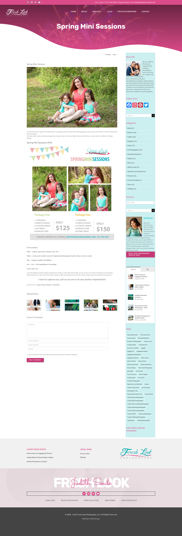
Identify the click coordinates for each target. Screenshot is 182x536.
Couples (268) (131, 137)
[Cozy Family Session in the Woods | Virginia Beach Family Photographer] (91, 300)
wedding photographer (143, 420)
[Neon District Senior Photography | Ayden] (130, 306)
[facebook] (28, 2)
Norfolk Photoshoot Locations (141, 296)
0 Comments (56, 285)
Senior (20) (130, 184)
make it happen (143, 374)
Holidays (48, 285)
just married (139, 371)
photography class (132, 391)
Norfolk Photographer (133, 381)
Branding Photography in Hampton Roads (142, 317)
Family (44, 285)
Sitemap (83, 457)
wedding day (130, 420)
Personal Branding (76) (134, 180)
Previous (108, 54)
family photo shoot (132, 364)
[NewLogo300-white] (17, 10)
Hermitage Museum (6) (134, 154)
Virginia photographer (145, 414)
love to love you (131, 374)
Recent (133, 269)
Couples (38, 285)
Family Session (131, 368)
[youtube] (39, 2)
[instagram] (32, 2)
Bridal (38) (130, 128)
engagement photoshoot (134, 354)
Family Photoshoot (146, 364)
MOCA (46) (130, 163)
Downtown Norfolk (132, 348)
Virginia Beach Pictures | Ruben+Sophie (142, 286)
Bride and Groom (145, 335)
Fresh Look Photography (145, 368)
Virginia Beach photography (135, 400)
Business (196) (131, 132)
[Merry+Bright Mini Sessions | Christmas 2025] (110, 300)
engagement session (133, 358)
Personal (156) (131, 176)
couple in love (148, 341)
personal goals (146, 387)
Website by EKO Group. (91, 519)
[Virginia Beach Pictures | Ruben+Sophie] (53, 300)
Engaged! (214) (132, 141)
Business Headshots (143, 338)
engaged (143, 348)
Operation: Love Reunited (134, 384)
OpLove (147, 384)
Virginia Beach (149, 394)
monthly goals (131, 377)
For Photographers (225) (134, 150)
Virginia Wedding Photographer (136, 417)
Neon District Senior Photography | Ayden (141, 307)
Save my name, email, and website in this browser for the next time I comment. (53, 355)
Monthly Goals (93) (133, 167)
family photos (142, 361)
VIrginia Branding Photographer (136, 407)
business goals (131, 338)
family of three (131, 361)
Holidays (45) (131, 158)
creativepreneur (143, 344)
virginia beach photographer (135, 397)
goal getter (130, 371)
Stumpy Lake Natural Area (134, 394)
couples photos (131, 344)
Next (114, 54)
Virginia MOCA (131, 414)
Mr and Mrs (141, 377)
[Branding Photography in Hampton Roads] (130, 316)
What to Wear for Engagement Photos (141, 276)
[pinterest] (35, 2)
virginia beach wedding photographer (138, 404)
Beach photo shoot (132, 335)
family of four (145, 358)
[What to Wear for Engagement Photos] (34, 300)
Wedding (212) (131, 189)
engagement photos (142, 351)
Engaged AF (130, 351)
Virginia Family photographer (135, 410)
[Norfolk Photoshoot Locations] (72, 300)
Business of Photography (134, 341)
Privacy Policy (85, 454)
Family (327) (131, 145)
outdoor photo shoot (133, 387)
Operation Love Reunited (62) (136, 171)
